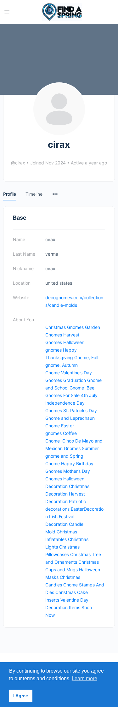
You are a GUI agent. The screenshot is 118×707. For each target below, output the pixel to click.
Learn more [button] (84, 678)
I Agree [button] (20, 695)
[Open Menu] (7, 11)
